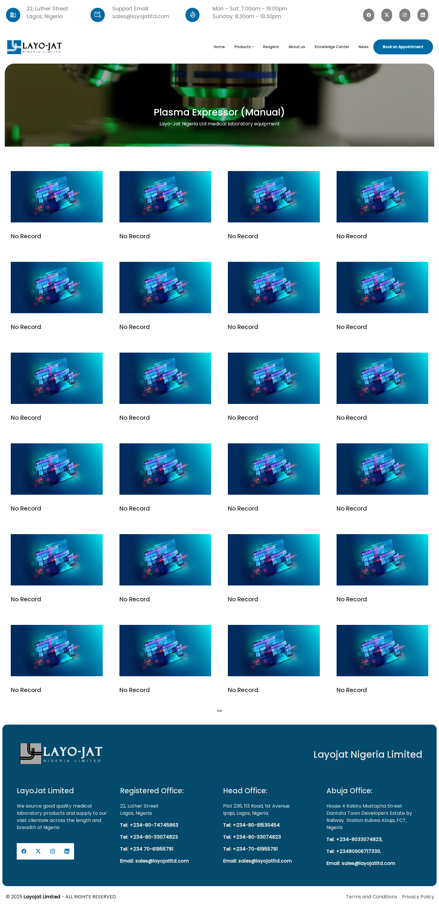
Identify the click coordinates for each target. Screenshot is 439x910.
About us (296, 46)
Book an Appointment (403, 46)
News (364, 46)
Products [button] (242, 46)
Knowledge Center (332, 46)
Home (219, 46)
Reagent (271, 46)
